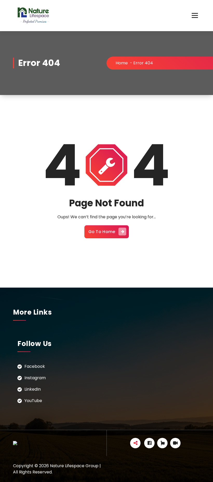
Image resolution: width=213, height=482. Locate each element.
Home (122, 63)
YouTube (33, 401)
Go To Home (101, 232)
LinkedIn (32, 389)
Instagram (35, 378)
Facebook (34, 366)
